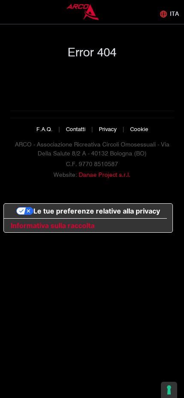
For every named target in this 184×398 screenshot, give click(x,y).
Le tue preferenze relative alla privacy (96, 211)
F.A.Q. (44, 129)
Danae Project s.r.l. (105, 174)
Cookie (139, 129)
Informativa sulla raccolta (53, 225)
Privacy (108, 129)
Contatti (76, 129)
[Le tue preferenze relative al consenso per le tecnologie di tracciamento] (169, 390)
